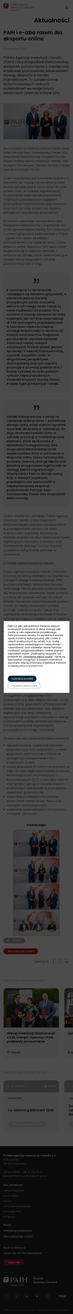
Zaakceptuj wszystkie (22, 678)
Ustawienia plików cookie (37, 656)
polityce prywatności (31, 666)
